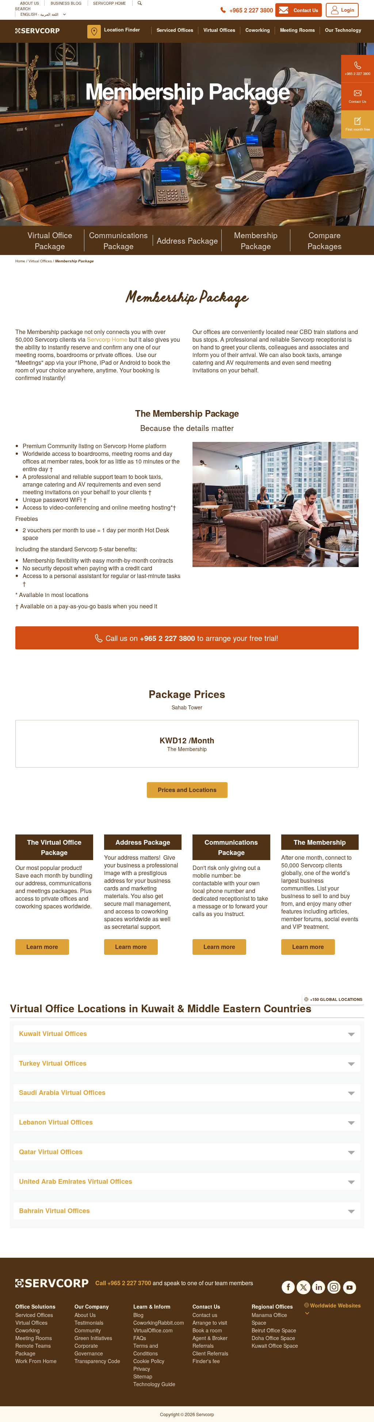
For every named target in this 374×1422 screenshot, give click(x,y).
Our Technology (343, 30)
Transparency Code (97, 1361)
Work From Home (36, 1361)
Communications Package (118, 240)
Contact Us (357, 101)
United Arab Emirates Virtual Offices (75, 1181)
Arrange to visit (209, 1322)
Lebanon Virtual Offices (56, 1122)
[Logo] (37, 30)
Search (22, 8)
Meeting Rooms (297, 30)
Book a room (207, 1330)
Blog (138, 1314)
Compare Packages (325, 240)
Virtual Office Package (49, 240)
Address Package (187, 240)
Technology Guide (154, 1384)
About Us (29, 3)
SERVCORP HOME (109, 3)
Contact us (204, 1314)
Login (347, 9)
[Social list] (288, 1285)
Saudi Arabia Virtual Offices (62, 1092)
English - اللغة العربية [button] (40, 14)
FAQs (139, 1338)
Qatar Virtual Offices (51, 1151)
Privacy (141, 1368)
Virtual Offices (219, 30)
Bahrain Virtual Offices (54, 1210)
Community (88, 1330)
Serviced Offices (175, 30)
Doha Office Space (273, 1338)
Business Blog (67, 3)
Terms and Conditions (145, 1349)
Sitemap (142, 1376)
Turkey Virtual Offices (53, 1063)
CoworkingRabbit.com (158, 1322)
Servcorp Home (107, 339)
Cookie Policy (148, 1361)
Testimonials (89, 1322)
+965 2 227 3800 (251, 10)
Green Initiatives (93, 1338)
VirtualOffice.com (153, 1330)
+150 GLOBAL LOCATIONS (336, 999)
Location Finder (122, 29)
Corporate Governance (89, 1349)
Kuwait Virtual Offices (53, 1033)
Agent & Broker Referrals (210, 1341)
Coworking (257, 30)
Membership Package (256, 240)
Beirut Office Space (274, 1330)
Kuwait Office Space (275, 1345)
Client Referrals (210, 1353)
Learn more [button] (42, 946)
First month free (358, 129)
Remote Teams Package (33, 1349)
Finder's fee (206, 1361)
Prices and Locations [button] (187, 789)
